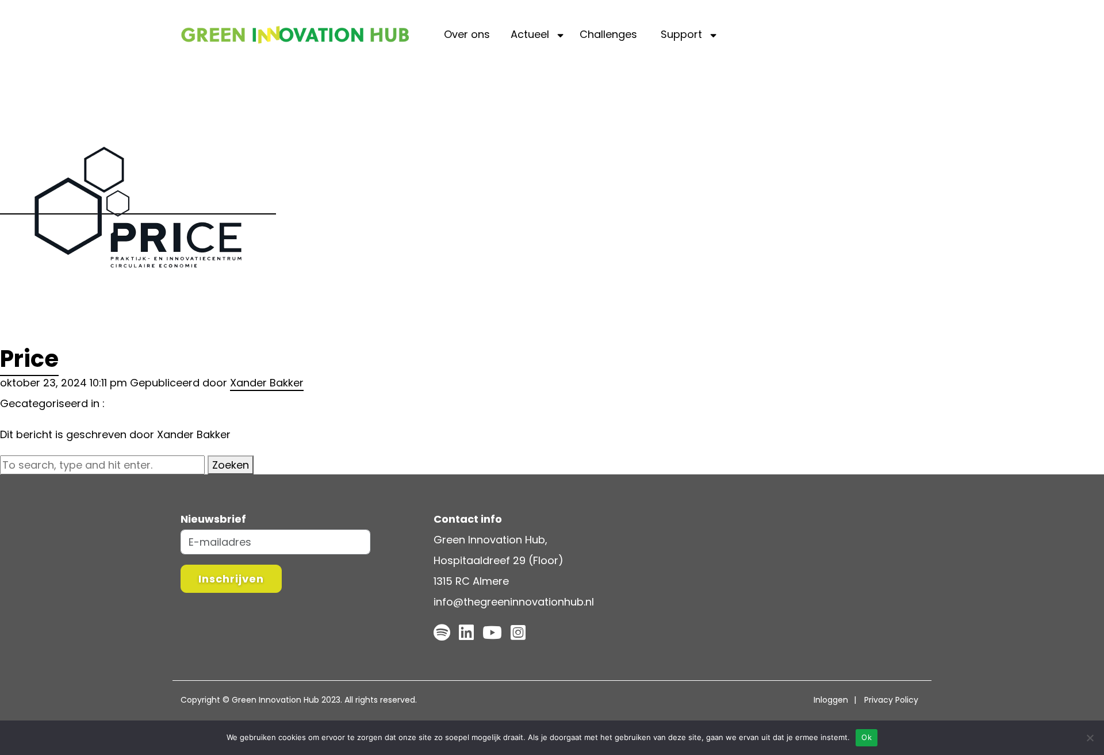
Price (29, 359)
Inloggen (831, 700)
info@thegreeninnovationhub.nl (514, 602)
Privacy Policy (891, 700)
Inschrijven (231, 579)
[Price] (138, 206)
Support (681, 34)
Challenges (608, 34)
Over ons (467, 34)
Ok (866, 737)
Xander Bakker (267, 382)
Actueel (530, 34)
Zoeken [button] (230, 465)
